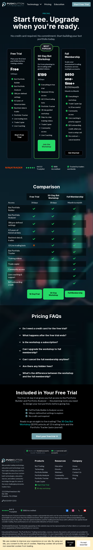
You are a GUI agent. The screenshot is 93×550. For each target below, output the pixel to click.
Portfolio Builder (41, 472)
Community (59, 475)
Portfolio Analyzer (42, 475)
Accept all (70, 543)
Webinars (58, 472)
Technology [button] (33, 4)
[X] (79, 510)
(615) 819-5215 (10, 501)
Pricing (75, 475)
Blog (74, 478)
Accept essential (83, 543)
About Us (76, 469)
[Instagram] (73, 510)
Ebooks (58, 469)
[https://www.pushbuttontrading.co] (13, 4)
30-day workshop (43, 488)
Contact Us (76, 472)
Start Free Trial (43, 485)
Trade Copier (40, 481)
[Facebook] (67, 510)
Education (59, 466)
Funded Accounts (61, 478)
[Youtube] (85, 510)
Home (74, 466)
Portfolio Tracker (42, 478)
